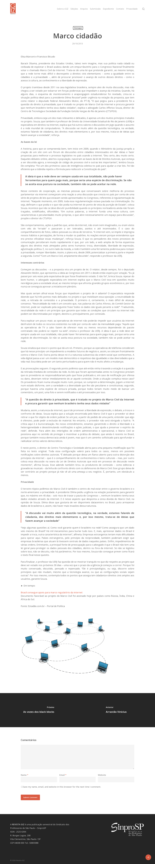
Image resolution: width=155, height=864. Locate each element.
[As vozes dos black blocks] (39, 710)
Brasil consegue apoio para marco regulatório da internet (51, 592)
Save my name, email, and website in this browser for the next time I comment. (62, 786)
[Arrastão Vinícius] (116, 710)
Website (102, 775)
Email (62, 775)
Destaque (78, 28)
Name (24, 775)
